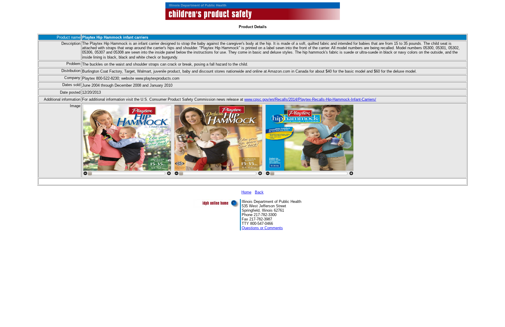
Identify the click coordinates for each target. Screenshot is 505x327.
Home (246, 192)
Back (259, 192)
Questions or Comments (262, 228)
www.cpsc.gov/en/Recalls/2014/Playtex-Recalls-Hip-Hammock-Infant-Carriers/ (310, 99)
